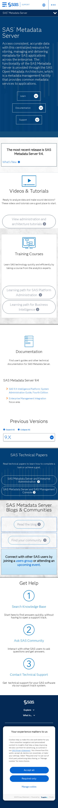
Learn (23, 96)
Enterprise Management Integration (27, 398)
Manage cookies (29, 786)
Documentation (23, 108)
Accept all (29, 770)
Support (23, 119)
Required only (29, 778)
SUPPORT (26, 4)
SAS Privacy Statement (21, 750)
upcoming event (28, 565)
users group (24, 561)
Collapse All (25, 430)
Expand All (10, 430)
